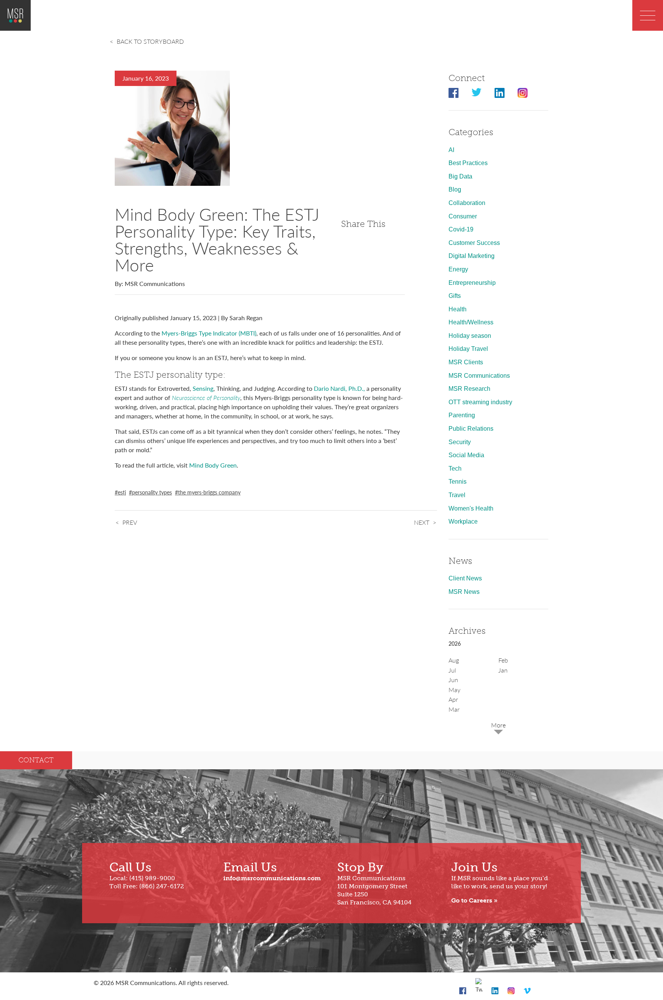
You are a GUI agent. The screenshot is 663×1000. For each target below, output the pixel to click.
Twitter (477, 93)
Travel (457, 495)
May (454, 689)
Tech (455, 468)
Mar (454, 709)
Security (460, 442)
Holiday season (470, 335)
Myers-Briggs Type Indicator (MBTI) (209, 333)
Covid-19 (461, 229)
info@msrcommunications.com (272, 878)
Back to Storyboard (150, 41)
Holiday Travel (468, 348)
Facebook (453, 93)
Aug (454, 660)
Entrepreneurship (472, 282)
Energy (458, 269)
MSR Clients (466, 362)
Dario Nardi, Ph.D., (339, 388)
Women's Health (471, 508)
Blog (455, 189)
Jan (503, 670)
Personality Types (152, 492)
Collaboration (467, 203)
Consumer (463, 216)
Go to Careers (471, 900)
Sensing (203, 388)
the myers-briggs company (209, 492)
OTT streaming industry (480, 402)
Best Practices (468, 163)
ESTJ (122, 492)
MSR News (464, 591)
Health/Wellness (471, 322)
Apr (453, 699)
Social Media (466, 455)
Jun (453, 679)
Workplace (463, 521)
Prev (129, 522)
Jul (452, 670)
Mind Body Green (213, 465)
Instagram (523, 93)
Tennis (458, 481)
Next (421, 522)
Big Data (460, 176)
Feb (503, 660)
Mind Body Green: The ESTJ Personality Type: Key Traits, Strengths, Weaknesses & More (217, 239)
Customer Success (474, 243)
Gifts (455, 296)
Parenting (462, 415)
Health (458, 309)
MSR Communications (479, 375)
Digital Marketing (472, 256)
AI (451, 150)
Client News (465, 578)
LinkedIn (500, 93)
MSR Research (469, 388)
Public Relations (471, 428)
